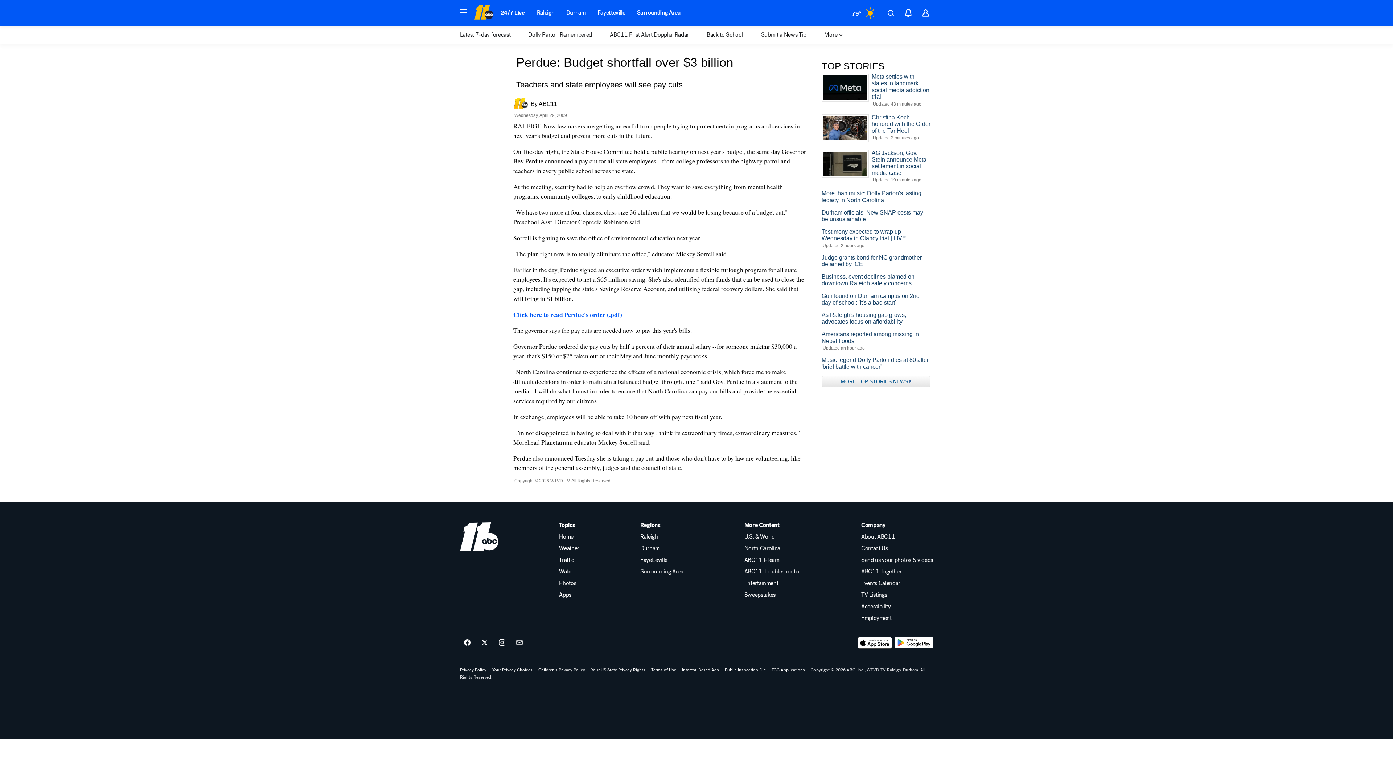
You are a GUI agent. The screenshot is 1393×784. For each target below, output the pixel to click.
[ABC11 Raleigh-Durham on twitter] (484, 643)
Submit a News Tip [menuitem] (784, 35)
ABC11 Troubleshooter (772, 572)
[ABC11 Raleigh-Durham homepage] (483, 13)
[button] (463, 12)
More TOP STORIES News (874, 381)
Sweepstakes (760, 595)
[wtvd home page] (479, 536)
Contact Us (874, 548)
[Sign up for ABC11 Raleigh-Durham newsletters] (519, 643)
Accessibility (876, 606)
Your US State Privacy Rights (618, 670)
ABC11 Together (881, 572)
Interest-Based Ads (700, 670)
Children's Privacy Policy (561, 670)
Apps (565, 595)
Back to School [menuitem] (725, 35)
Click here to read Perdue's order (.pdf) (567, 314)
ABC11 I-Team (762, 560)
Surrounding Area (659, 12)
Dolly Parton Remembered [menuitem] (560, 35)
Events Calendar (880, 583)
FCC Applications (788, 670)
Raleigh (546, 12)
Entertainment (761, 583)
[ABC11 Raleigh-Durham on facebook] (467, 643)
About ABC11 (878, 537)
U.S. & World (759, 537)
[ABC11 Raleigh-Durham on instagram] (502, 643)
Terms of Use (663, 670)
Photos (567, 583)
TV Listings (874, 595)
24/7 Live (513, 12)
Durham (576, 12)
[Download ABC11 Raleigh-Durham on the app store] (875, 643)
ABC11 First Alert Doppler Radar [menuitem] (649, 35)
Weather (569, 548)
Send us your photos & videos (897, 560)
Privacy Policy (473, 670)
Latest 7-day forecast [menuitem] (485, 35)
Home (566, 537)
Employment (876, 618)
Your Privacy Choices (512, 670)
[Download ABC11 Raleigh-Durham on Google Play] (914, 643)
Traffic (566, 560)
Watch (566, 572)
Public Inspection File (745, 670)
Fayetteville (611, 12)
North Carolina (762, 548)
